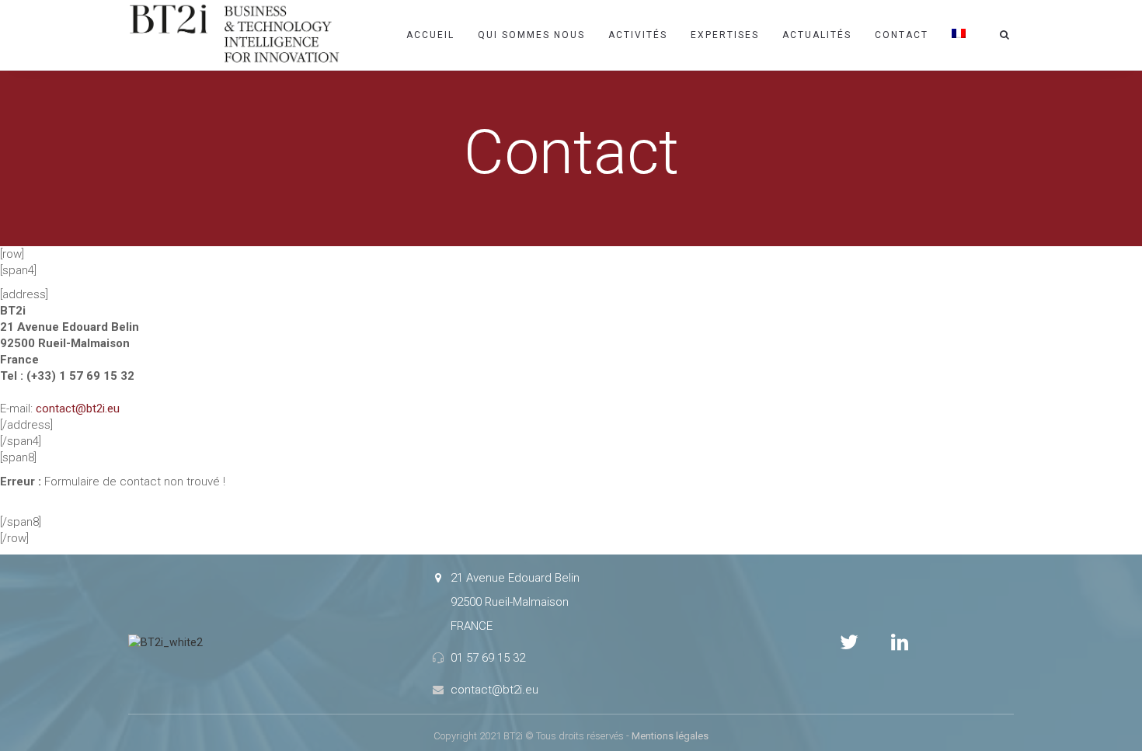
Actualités (816, 35)
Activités (637, 35)
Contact (901, 35)
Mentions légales (670, 736)
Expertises (725, 35)
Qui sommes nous (531, 35)
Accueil (430, 35)
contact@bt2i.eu (78, 408)
